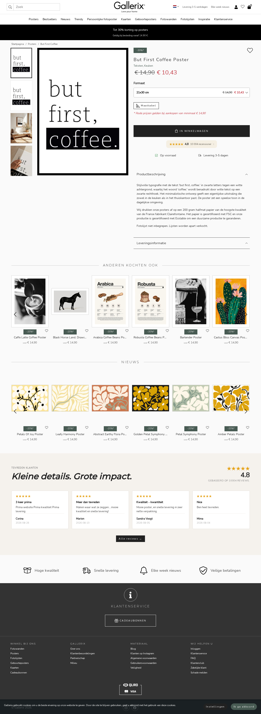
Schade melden (199, 672)
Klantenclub (197, 663)
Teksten (138, 66)
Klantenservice (223, 19)
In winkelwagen (194, 131)
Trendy (78, 19)
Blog (133, 648)
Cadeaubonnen (133, 620)
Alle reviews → (130, 538)
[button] (10, 6)
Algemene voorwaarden (143, 658)
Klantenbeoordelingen (82, 653)
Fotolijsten (187, 19)
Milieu (73, 663)
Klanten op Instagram (142, 653)
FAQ (193, 658)
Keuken (148, 66)
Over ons (75, 648)
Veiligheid (135, 667)
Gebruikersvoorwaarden (143, 663)
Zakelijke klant (198, 667)
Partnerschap (77, 658)
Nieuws (65, 19)
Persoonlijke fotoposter (102, 19)
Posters (34, 19)
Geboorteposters (145, 19)
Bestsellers (50, 19)
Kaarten (126, 19)
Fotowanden (168, 19)
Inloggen (195, 648)
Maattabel (148, 105)
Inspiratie (204, 19)
